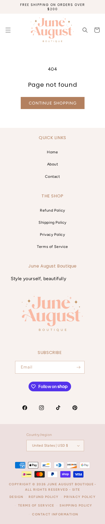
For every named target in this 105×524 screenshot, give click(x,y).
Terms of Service (52, 246)
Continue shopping (52, 103)
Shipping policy (76, 505)
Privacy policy (80, 497)
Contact (52, 176)
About (52, 164)
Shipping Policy (52, 222)
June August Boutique (70, 484)
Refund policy (44, 497)
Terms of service (36, 505)
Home (52, 152)
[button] (85, 30)
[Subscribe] (78, 367)
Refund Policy (52, 210)
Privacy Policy (52, 234)
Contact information (55, 514)
